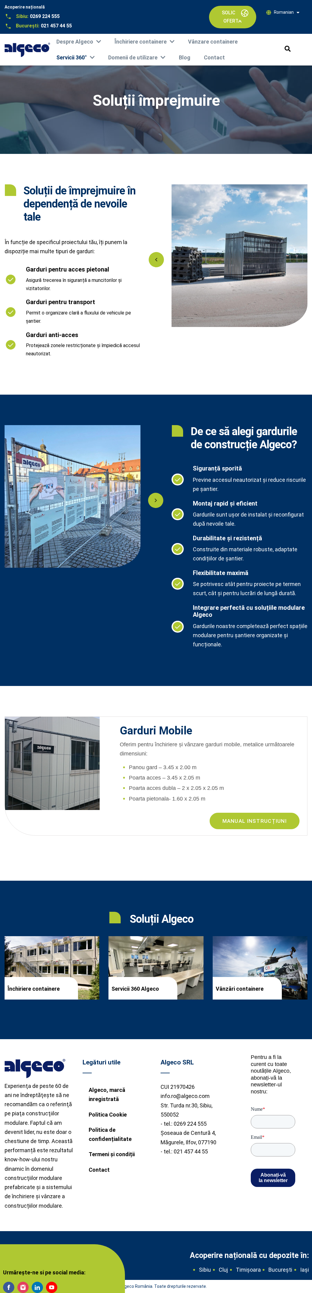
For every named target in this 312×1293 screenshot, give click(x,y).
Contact (214, 57)
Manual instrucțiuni (254, 821)
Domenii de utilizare (133, 57)
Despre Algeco (74, 41)
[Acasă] (27, 48)
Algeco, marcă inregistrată (107, 1094)
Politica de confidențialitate (110, 1134)
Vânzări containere (240, 989)
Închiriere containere (34, 989)
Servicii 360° (71, 57)
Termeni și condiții (112, 1154)
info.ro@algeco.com (185, 1096)
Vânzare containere (213, 41)
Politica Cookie (108, 1114)
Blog (184, 57)
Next (155, 500)
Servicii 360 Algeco (135, 989)
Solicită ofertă (232, 17)
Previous (156, 259)
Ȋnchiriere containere (141, 41)
